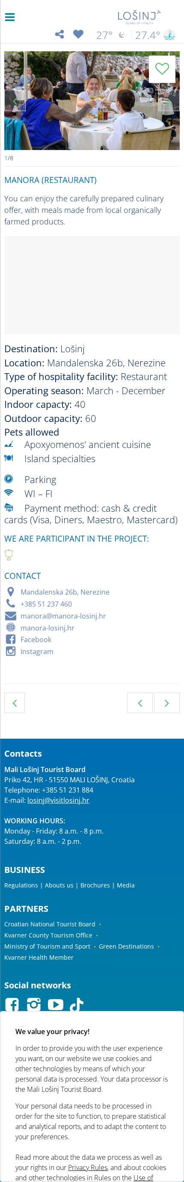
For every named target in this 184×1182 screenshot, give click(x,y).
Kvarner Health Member (39, 957)
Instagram (37, 651)
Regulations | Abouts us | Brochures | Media (69, 885)
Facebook (36, 639)
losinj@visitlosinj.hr (58, 800)
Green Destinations (126, 946)
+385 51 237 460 (46, 604)
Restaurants (14, 703)
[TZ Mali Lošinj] (140, 17)
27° (104, 35)
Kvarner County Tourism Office (48, 935)
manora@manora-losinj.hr (63, 616)
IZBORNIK (11, 17)
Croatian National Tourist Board (49, 924)
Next (169, 100)
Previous (15, 100)
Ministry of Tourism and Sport (47, 946)
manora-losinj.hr (47, 628)
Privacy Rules (87, 1167)
